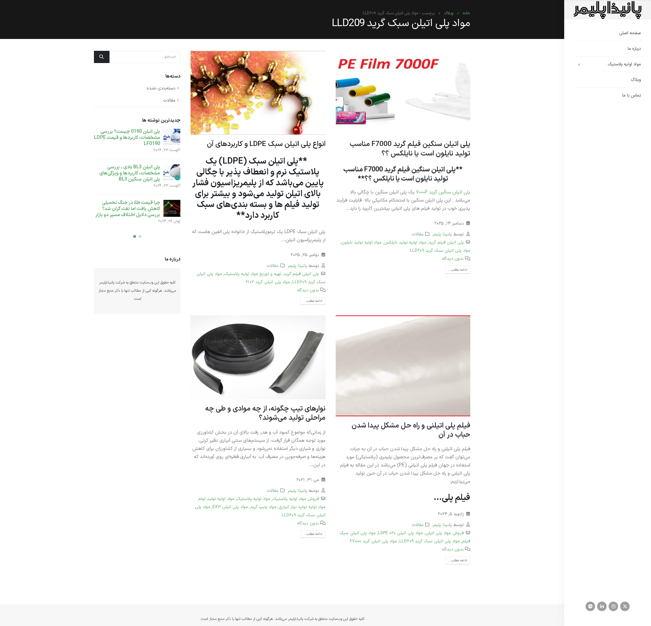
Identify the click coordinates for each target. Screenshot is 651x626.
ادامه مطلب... (457, 269)
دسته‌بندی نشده (161, 88)
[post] (171, 137)
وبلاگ (636, 80)
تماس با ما (631, 95)
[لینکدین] (602, 606)
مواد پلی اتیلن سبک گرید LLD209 (440, 250)
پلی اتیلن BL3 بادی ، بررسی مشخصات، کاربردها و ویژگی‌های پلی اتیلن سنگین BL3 (129, 173)
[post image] (403, 93)
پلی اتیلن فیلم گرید (446, 242)
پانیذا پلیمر (442, 234)
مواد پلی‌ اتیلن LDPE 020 (400, 533)
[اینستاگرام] (613, 606)
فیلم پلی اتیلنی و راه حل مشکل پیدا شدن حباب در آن (411, 430)
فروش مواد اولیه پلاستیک (296, 499)
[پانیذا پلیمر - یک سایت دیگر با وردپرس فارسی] (608, 10)
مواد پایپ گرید (263, 507)
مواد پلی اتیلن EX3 (230, 507)
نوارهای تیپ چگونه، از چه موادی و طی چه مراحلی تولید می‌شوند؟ (265, 413)
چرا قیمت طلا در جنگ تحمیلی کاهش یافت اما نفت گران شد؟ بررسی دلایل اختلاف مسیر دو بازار (127, 208)
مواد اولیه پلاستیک (624, 64)
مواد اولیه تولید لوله (216, 499)
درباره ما (634, 48)
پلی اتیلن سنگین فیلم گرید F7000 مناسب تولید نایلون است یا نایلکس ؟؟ (410, 149)
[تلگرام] (590, 606)
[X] (625, 606)
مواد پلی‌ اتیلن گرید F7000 (373, 541)
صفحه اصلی (630, 33)
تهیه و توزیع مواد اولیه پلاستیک (252, 274)
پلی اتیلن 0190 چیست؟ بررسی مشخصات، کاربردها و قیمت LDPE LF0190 (127, 137)
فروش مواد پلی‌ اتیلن (444, 533)
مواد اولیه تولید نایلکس (405, 242)
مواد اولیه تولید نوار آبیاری (302, 507)
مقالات (417, 234)
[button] (140, 236)
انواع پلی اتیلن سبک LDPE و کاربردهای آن (266, 144)
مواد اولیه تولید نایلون (361, 242)
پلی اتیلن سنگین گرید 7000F (443, 192)
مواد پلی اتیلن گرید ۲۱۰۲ (267, 282)
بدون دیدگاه (453, 258)
